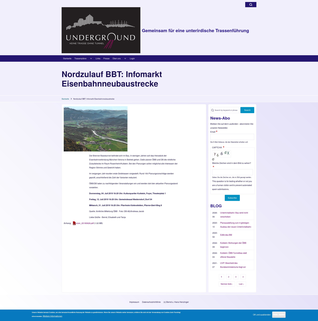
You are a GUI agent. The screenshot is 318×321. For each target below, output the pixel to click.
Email (212, 131)
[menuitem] (67, 58)
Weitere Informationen (52, 316)
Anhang (67, 223)
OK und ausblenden (262, 314)
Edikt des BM (226, 234)
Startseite (65, 99)
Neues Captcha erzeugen (213, 159)
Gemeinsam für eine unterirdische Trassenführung (195, 30)
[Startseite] (101, 30)
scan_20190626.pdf (85, 223)
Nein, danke (278, 315)
